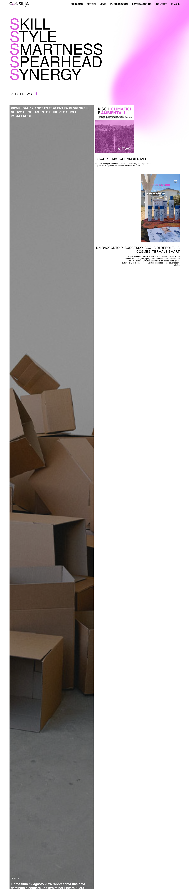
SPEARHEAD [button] (56, 60)
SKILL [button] (30, 23)
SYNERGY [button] (45, 73)
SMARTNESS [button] (56, 48)
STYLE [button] (33, 35)
